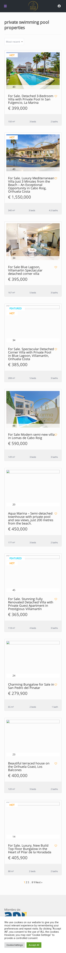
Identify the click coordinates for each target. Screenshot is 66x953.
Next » (39, 882)
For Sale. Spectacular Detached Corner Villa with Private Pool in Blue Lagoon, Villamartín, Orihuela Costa (31, 354)
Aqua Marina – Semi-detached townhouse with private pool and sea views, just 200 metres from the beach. (30, 518)
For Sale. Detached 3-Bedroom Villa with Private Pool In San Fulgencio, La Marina (30, 99)
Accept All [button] (34, 945)
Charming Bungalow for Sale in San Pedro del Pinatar (31, 686)
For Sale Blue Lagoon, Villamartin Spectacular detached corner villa (25, 270)
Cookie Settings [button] (15, 945)
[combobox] (14, 41)
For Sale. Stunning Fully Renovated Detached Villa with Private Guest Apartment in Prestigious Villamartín (30, 604)
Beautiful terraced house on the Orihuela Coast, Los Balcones (28, 767)
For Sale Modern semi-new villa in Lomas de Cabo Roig (31, 436)
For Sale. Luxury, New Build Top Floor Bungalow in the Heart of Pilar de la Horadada (29, 849)
